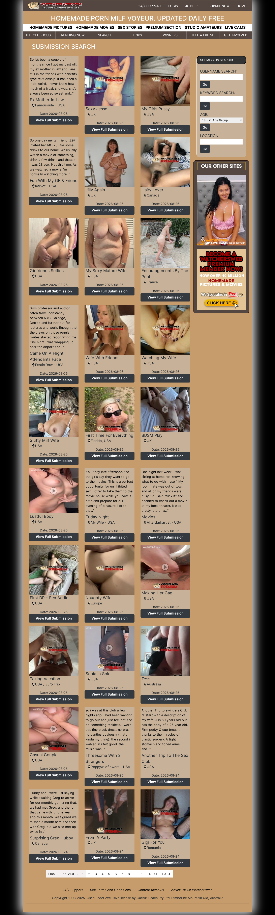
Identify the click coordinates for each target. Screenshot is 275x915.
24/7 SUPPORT (149, 6)
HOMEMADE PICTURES (50, 27)
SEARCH (104, 35)
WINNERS (170, 35)
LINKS (137, 35)
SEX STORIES (130, 27)
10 (143, 874)
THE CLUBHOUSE (39, 35)
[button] (54, 120)
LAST (166, 874)
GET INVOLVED (235, 35)
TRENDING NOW (72, 35)
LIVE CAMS (235, 27)
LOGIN (173, 6)
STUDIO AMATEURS (203, 27)
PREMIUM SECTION (163, 27)
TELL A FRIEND (203, 35)
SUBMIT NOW (219, 6)
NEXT (153, 874)
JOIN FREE (193, 6)
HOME (241, 6)
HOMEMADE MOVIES (94, 27)
